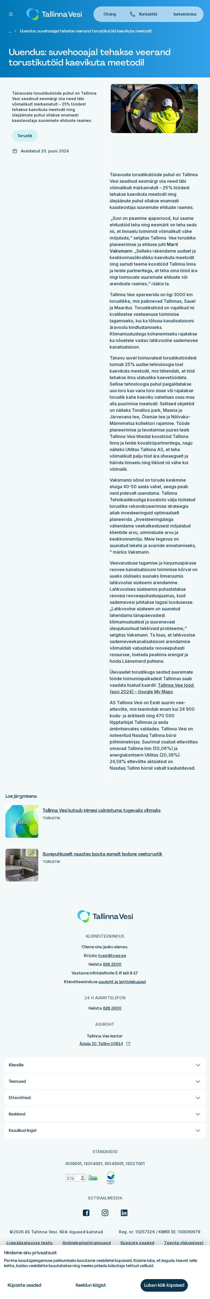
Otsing (110, 14)
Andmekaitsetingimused (87, 1242)
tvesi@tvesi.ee (112, 955)
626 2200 (112, 964)
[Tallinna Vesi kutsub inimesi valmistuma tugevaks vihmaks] (21, 821)
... (10, 31)
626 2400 (112, 1008)
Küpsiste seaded (137, 1242)
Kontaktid (148, 14)
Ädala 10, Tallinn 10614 (101, 1043)
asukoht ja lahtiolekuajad (122, 981)
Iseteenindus (185, 14)
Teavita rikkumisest (183, 1242)
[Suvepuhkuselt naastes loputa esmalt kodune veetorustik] (21, 865)
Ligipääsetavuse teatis (30, 1242)
